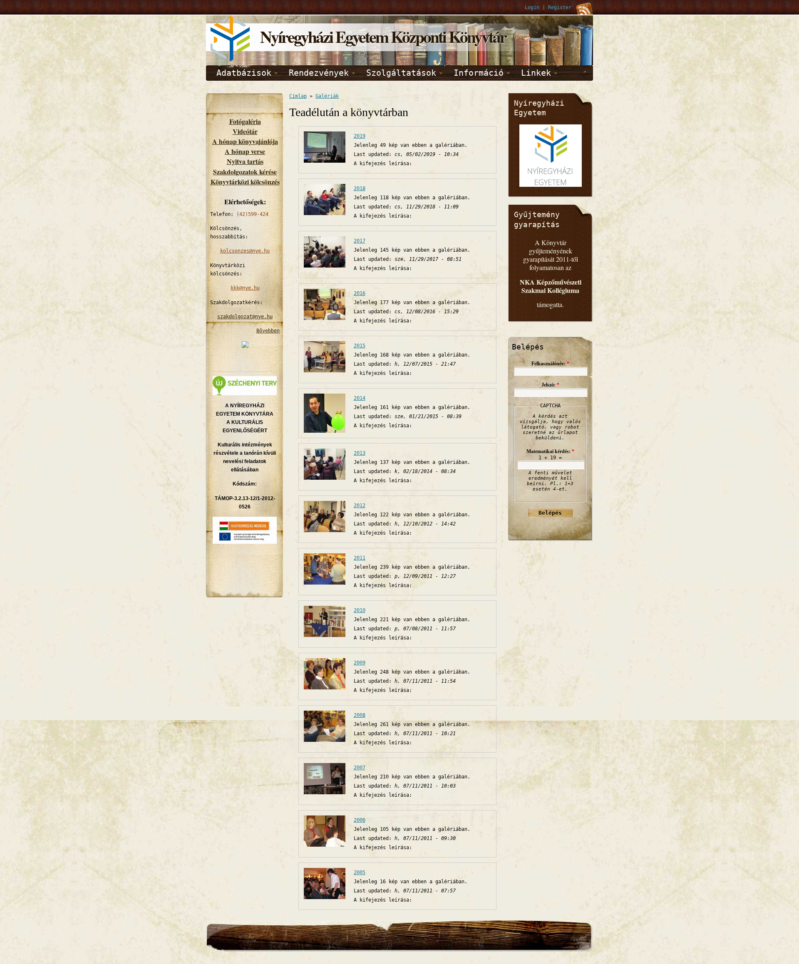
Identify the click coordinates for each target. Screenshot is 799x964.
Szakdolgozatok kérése (245, 171)
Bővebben (268, 331)
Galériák (327, 96)
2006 (359, 820)
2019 (359, 136)
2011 (359, 558)
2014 (359, 398)
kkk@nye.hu (245, 288)
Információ (479, 73)
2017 (359, 241)
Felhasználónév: (550, 364)
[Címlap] (231, 60)
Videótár (245, 131)
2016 (359, 293)
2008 (359, 715)
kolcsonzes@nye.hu (245, 251)
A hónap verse (245, 151)
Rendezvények (319, 73)
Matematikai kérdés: (550, 451)
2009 (359, 663)
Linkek (536, 73)
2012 (359, 505)
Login (532, 7)
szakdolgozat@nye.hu (245, 317)
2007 (359, 768)
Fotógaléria (245, 121)
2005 (359, 872)
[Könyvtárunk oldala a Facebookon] (245, 346)
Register (559, 7)
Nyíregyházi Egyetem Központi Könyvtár (383, 36)
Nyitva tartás (245, 161)
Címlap (298, 96)
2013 (359, 453)
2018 (359, 188)
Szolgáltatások (401, 73)
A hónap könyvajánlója (245, 141)
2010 (359, 610)
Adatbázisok (243, 73)
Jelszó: (550, 385)
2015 (359, 346)
